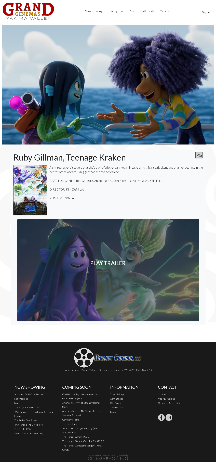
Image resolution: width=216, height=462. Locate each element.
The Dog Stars (69, 424)
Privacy (113, 411)
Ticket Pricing (117, 394)
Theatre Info (116, 407)
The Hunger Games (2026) (75, 436)
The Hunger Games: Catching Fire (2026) (83, 441)
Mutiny (18, 403)
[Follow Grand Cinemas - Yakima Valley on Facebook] (161, 417)
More (163, 11)
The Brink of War (23, 429)
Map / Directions (166, 398)
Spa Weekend (21, 398)
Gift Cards (147, 11)
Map (133, 11)
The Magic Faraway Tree (26, 407)
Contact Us (164, 394)
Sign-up (206, 11)
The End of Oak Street (25, 420)
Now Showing (93, 11)
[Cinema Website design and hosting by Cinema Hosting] (108, 457)
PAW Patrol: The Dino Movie (29, 424)
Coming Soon (116, 11)
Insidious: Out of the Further (29, 394)
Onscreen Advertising (169, 403)
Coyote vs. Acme (70, 419)
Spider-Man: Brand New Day (28, 433)
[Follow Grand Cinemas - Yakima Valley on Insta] (169, 417)
